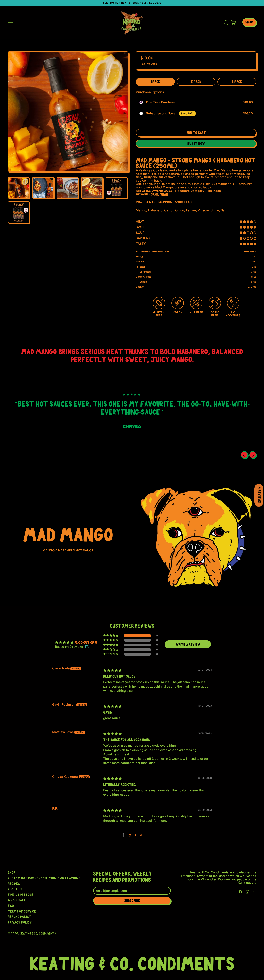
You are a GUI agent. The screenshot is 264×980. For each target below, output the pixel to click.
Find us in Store (20, 894)
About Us (15, 889)
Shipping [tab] (165, 201)
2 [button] (130, 835)
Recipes (14, 883)
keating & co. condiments (38, 933)
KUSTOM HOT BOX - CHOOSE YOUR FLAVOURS (132, 3)
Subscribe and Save (160, 113)
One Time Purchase (160, 102)
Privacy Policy (20, 922)
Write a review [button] (188, 644)
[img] (112, 670)
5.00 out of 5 (86, 642)
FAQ (11, 905)
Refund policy (19, 916)
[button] (225, 22)
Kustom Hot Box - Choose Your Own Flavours (44, 878)
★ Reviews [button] (259, 494)
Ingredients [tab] (145, 201)
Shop (11, 872)
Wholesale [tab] (184, 201)
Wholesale (17, 900)
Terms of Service (22, 911)
